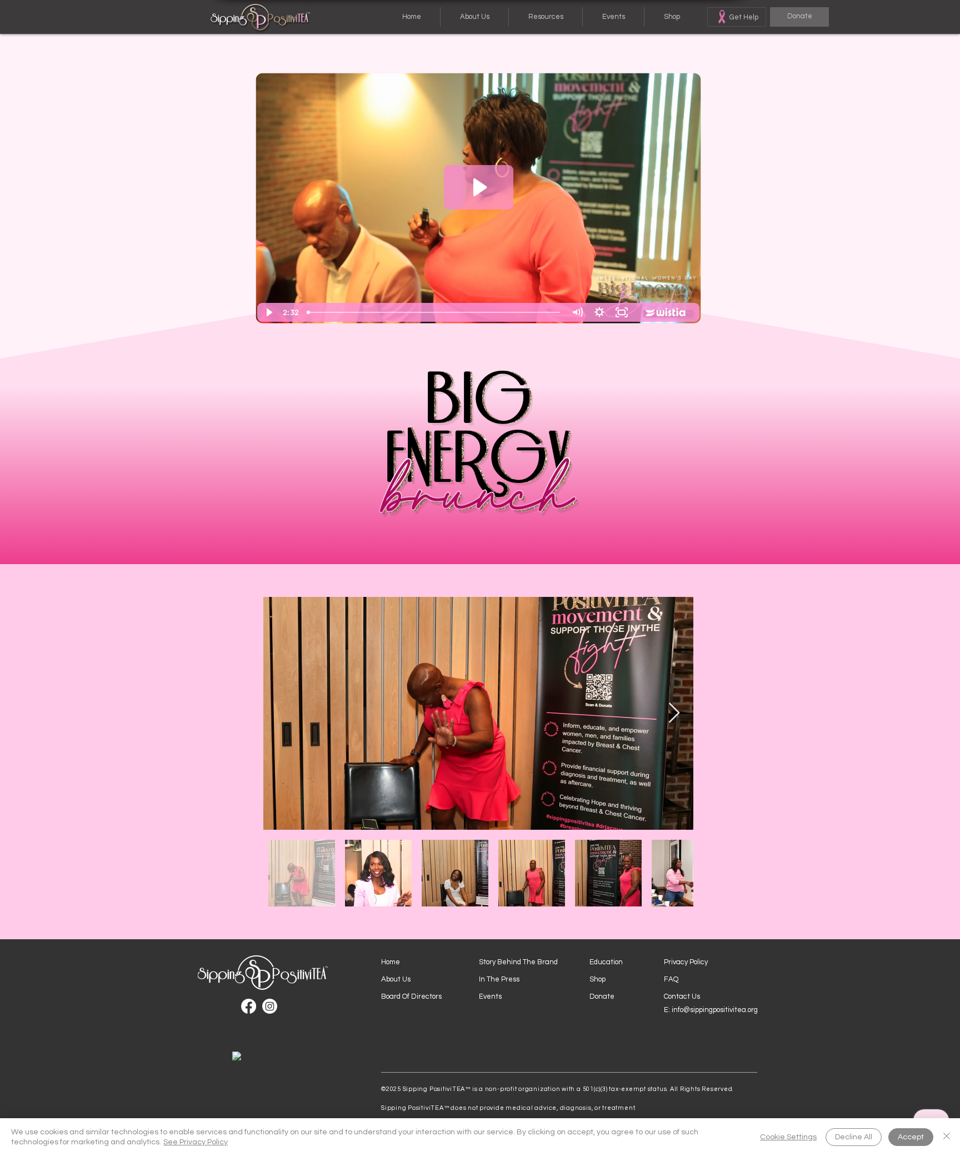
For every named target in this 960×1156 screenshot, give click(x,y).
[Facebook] (248, 1006)
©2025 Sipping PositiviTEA (423, 1089)
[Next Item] (674, 713)
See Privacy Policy (195, 1142)
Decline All (853, 1137)
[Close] (946, 1137)
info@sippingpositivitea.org (715, 1010)
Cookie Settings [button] (788, 1137)
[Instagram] (269, 1006)
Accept (911, 1137)
